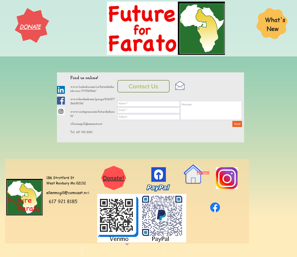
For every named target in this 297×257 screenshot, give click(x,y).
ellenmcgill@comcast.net (86, 124)
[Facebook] (215, 207)
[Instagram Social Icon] (61, 111)
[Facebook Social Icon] (61, 101)
